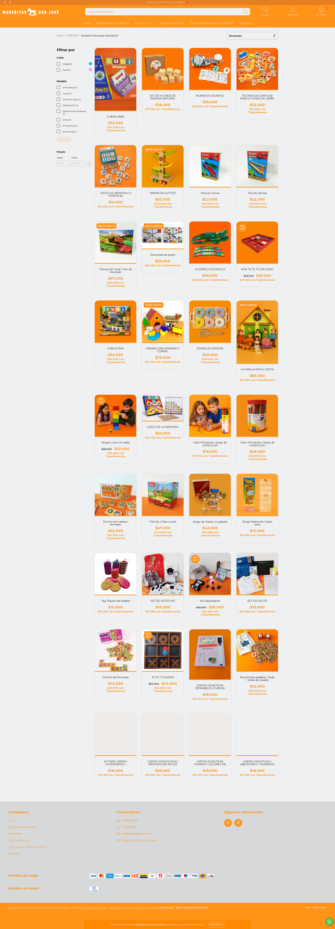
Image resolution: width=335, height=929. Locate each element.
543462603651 (129, 820)
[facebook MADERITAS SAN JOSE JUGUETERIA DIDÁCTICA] (10, 2)
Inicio (87, 23)
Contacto (245, 23)
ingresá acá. (166, 907)
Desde (60, 157)
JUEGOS (72, 35)
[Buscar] (245, 12)
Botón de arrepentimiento (192, 907)
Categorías (143, 23)
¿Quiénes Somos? (171, 23)
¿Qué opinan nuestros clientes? (211, 23)
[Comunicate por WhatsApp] (329, 922)
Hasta (74, 157)
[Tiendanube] (316, 908)
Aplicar (89, 163)
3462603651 (128, 827)
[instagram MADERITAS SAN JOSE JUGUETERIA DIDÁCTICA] (5, 2)
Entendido (216, 924)
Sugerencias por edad (111, 23)
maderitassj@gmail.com (136, 833)
